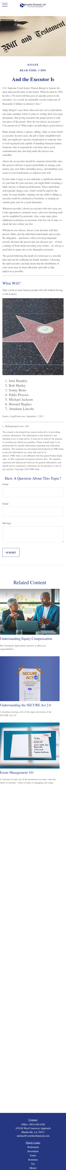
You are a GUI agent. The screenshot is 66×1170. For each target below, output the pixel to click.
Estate (33, 1155)
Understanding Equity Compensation (26, 638)
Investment (33, 1151)
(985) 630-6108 (37, 1124)
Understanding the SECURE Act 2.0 (25, 705)
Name (5, 484)
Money (33, 1168)
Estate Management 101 (17, 772)
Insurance (33, 1159)
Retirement (33, 1147)
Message (6, 523)
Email (5, 503)
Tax (33, 1163)
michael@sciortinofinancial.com (33, 1135)
